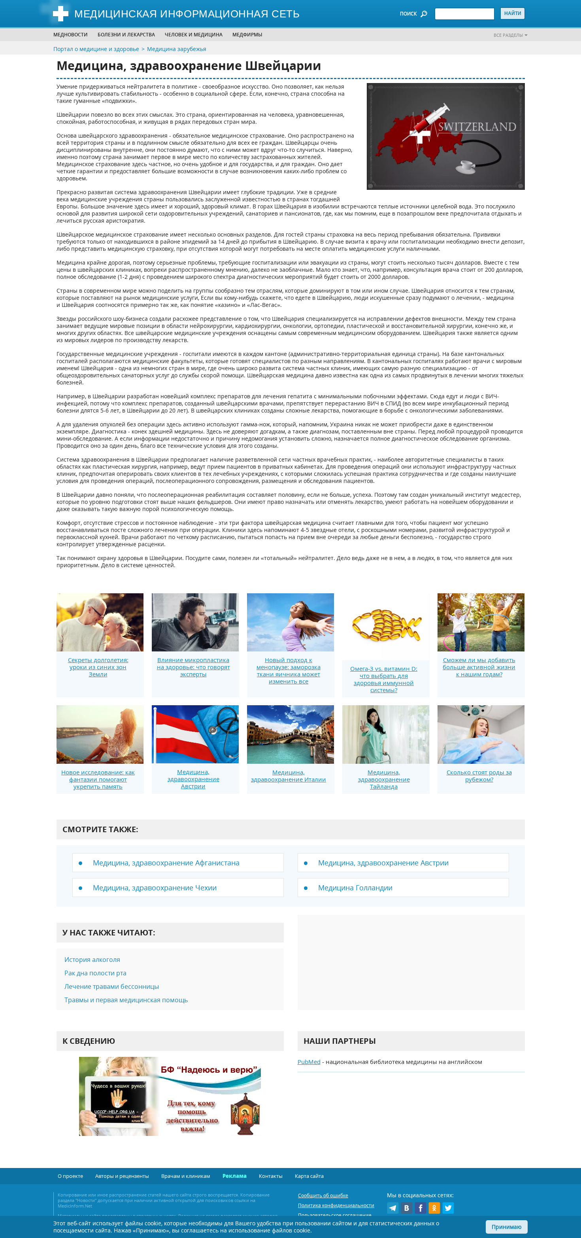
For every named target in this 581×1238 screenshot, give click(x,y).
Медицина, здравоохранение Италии (288, 775)
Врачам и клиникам (185, 1175)
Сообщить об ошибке (323, 1195)
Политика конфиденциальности (336, 1205)
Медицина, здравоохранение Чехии (155, 887)
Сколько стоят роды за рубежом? (479, 775)
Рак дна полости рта (95, 973)
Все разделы (508, 35)
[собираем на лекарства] (170, 1104)
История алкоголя (92, 959)
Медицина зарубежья (176, 49)
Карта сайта (309, 1175)
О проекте (70, 1175)
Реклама (235, 1175)
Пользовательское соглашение (335, 1215)
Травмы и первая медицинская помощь (126, 1000)
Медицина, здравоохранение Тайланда (384, 779)
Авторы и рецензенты (122, 1175)
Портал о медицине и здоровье (96, 49)
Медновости (70, 34)
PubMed (309, 1062)
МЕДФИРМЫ (247, 34)
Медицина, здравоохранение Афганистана (166, 862)
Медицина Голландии (355, 887)
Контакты (271, 1175)
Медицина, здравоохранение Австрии (193, 779)
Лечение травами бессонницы (111, 986)
